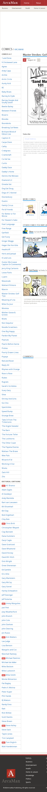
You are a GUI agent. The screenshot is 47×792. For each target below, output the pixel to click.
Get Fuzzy (6, 237)
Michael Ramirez (11, 658)
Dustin (5, 201)
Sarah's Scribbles (9, 386)
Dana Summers (8, 536)
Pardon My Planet (9, 335)
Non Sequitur (7, 323)
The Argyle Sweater (10, 426)
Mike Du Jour (7, 304)
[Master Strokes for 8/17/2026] (24, 60)
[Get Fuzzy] (26, 269)
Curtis (4, 163)
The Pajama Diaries (10, 447)
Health (27, 8)
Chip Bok (5, 519)
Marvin (5, 289)
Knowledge (30, 775)
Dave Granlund (8, 544)
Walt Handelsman (9, 746)
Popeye (5, 356)
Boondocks (6, 123)
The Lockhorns (8, 438)
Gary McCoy (7, 582)
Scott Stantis (7, 717)
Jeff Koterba (7, 599)
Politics (28, 779)
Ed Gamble (6, 569)
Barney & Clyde (8, 96)
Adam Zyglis (7, 489)
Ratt (3, 708)
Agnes (4, 66)
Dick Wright (7, 561)
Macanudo (6, 281)
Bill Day (5, 511)
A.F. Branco (8, 485)
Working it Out (8, 464)
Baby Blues (6, 92)
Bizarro (5, 115)
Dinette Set (6, 184)
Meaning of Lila (8, 300)
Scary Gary (6, 390)
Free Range (6, 228)
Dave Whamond (8, 548)
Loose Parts (7, 272)
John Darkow (7, 624)
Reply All (5, 365)
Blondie (5, 119)
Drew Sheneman (9, 565)
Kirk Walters (9, 637)
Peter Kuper (7, 692)
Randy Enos (7, 704)
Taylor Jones (7, 734)
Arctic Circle (7, 79)
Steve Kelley (9, 725)
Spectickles (6, 407)
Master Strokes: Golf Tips (10, 294)
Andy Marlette (8, 498)
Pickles (5, 348)
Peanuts (5, 340)
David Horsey (7, 553)
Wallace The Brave (10, 451)
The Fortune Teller (10, 434)
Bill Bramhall (7, 506)
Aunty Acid (6, 83)
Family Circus (7, 205)
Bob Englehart (8, 515)
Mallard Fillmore (9, 285)
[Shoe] (26, 231)
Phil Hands (6, 696)
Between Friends (9, 110)
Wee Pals (6, 455)
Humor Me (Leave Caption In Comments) (11, 263)
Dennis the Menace (10, 176)
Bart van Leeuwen (9, 502)
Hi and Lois (6, 258)
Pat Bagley (6, 683)
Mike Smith (9, 675)
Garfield (5, 232)
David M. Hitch (8, 557)
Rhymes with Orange (11, 369)
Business (5, 8)
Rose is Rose (7, 373)
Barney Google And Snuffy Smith (10, 101)
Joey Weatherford (9, 612)
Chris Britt (8, 523)
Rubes (4, 377)
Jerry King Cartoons (10, 268)
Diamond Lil (7, 180)
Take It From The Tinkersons (9, 421)
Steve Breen (7, 721)
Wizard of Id (7, 459)
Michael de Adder (9, 662)
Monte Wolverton (9, 679)
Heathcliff (6, 249)
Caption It (6, 138)
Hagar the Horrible (10, 245)
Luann (4, 277)
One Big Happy (8, 331)
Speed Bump (7, 411)
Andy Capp (6, 71)
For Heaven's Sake (9, 220)
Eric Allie (5, 574)
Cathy (4, 146)
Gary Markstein (8, 578)
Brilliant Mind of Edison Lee (9, 132)
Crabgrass (6, 150)
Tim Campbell (8, 738)
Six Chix (5, 403)
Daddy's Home (8, 171)
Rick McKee (6, 713)
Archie (4, 75)
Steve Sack (6, 729)
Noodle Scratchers (9, 327)
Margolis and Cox (9, 649)
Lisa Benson (7, 645)
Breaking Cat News (10, 127)
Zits (3, 476)
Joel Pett (5, 607)
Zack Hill (5, 472)
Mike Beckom (7, 666)
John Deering (7, 628)
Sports (28, 782)
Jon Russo (6, 633)
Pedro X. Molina (8, 687)
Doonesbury (7, 197)
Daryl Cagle (7, 540)
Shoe (4, 394)
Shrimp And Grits (9, 398)
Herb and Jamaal (9, 253)
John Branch (7, 616)
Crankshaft (6, 155)
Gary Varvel (7, 586)
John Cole (6, 620)
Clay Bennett (7, 532)
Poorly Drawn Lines (10, 352)
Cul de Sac (6, 159)
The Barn (6, 430)
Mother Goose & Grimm (9, 313)
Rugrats (5, 382)
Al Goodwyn (7, 494)
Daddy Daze (7, 167)
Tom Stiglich (9, 742)
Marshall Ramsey (9, 654)
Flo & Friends (7, 209)
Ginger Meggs (8, 241)
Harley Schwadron (9, 591)
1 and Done (6, 58)
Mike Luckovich (8, 670)
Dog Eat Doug (7, 188)
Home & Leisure (32, 772)
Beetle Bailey (7, 106)
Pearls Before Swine (10, 344)
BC (3, 87)
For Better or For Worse (9, 215)
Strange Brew (7, 415)
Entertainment (16, 8)
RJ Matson (6, 700)
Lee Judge (6, 641)
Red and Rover (8, 361)
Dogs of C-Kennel (9, 192)
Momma (5, 308)
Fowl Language (8, 224)
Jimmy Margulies (11, 603)
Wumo (4, 468)
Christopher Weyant (10, 527)
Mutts (4, 319)
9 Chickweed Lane (9, 62)
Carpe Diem (7, 142)
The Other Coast (9, 443)
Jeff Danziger (7, 595)
